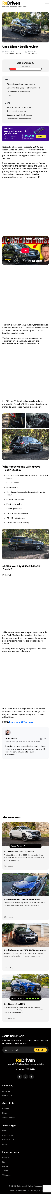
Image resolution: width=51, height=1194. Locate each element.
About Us (6, 1091)
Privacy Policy (37, 1190)
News (4, 1113)
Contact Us (7, 1095)
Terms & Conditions (17, 1190)
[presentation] (5, 27)
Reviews (5, 1109)
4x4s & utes (7, 1135)
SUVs (4, 1131)
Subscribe (40, 1050)
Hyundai (5, 1157)
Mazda (5, 1166)
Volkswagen (7, 1175)
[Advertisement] (25, 205)
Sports (5, 1144)
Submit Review (8, 1117)
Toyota (5, 1171)
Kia (3, 1162)
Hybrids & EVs (8, 1140)
